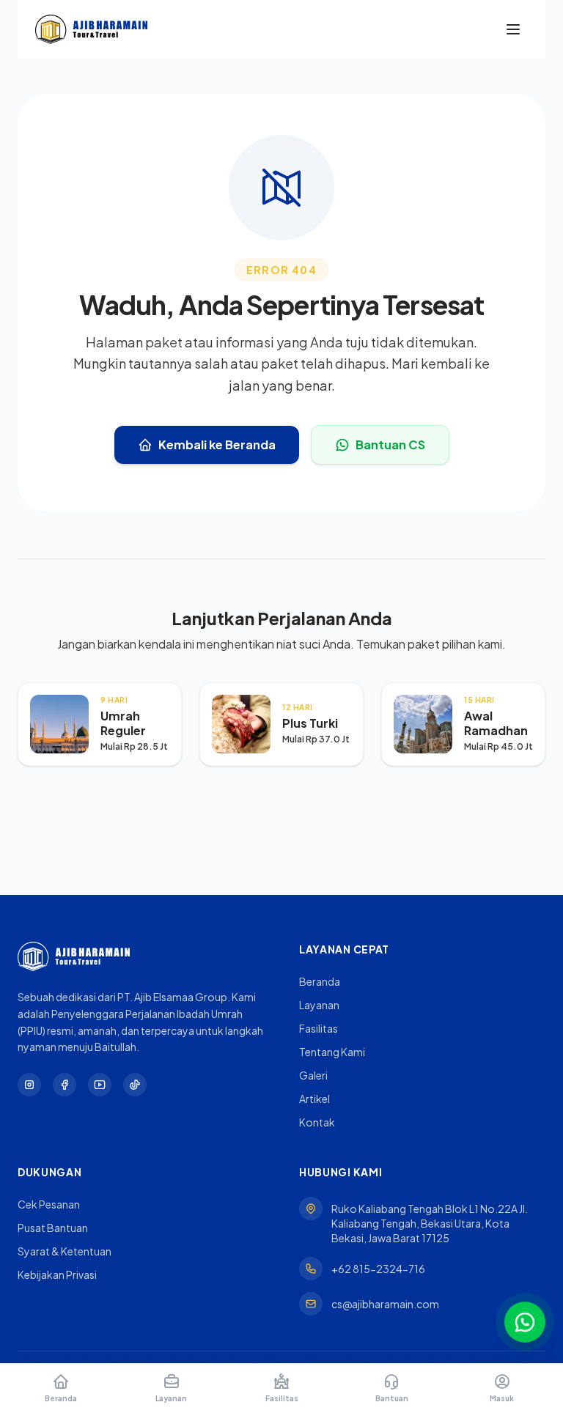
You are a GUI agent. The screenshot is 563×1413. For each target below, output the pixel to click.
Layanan (319, 1004)
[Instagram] (29, 1084)
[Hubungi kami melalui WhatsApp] (524, 1322)
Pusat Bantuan (53, 1227)
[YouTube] (99, 1084)
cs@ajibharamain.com (385, 1303)
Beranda (319, 981)
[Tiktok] (135, 1084)
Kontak (317, 1122)
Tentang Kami (332, 1051)
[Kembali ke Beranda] (91, 29)
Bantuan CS (390, 444)
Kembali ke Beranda (217, 444)
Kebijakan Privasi (57, 1274)
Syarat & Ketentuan (64, 1251)
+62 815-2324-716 (378, 1268)
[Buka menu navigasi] (513, 29)
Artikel (314, 1098)
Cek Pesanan (49, 1204)
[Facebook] (64, 1084)
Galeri (313, 1075)
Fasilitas (318, 1028)
